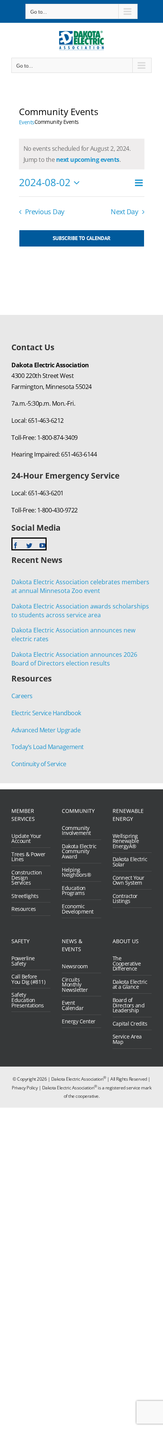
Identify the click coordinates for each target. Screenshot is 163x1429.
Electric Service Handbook (46, 713)
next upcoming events (87, 159)
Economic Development (78, 909)
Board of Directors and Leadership (129, 1005)
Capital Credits (130, 1023)
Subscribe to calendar (81, 238)
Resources (23, 909)
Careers (22, 696)
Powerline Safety (23, 961)
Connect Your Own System (128, 880)
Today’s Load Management (47, 747)
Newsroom (75, 966)
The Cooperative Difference (127, 963)
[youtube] (42, 545)
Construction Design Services (26, 877)
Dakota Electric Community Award (79, 851)
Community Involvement (76, 830)
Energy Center (79, 1021)
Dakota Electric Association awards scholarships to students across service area (80, 610)
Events (26, 122)
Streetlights (24, 896)
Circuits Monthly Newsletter (75, 985)
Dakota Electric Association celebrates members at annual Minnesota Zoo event (80, 586)
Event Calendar (72, 1005)
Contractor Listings (125, 898)
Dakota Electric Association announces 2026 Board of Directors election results (74, 658)
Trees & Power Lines (28, 857)
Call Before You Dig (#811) (28, 979)
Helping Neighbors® (76, 872)
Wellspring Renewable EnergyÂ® (126, 841)
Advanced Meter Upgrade (45, 730)
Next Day (124, 211)
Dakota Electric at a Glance (130, 984)
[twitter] (29, 545)
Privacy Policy (25, 1087)
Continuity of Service (38, 764)
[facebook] (16, 545)
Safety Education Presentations (27, 1000)
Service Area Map (127, 1039)
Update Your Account (26, 838)
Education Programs (74, 890)
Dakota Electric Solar (130, 862)
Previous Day (44, 211)
